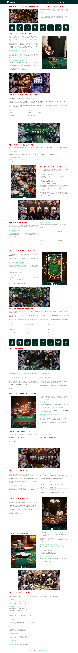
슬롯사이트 (62, 2)
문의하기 (46, 650)
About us (68, 2)
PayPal (18, 266)
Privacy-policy (41, 650)
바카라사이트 (56, 2)
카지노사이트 (49, 2)
